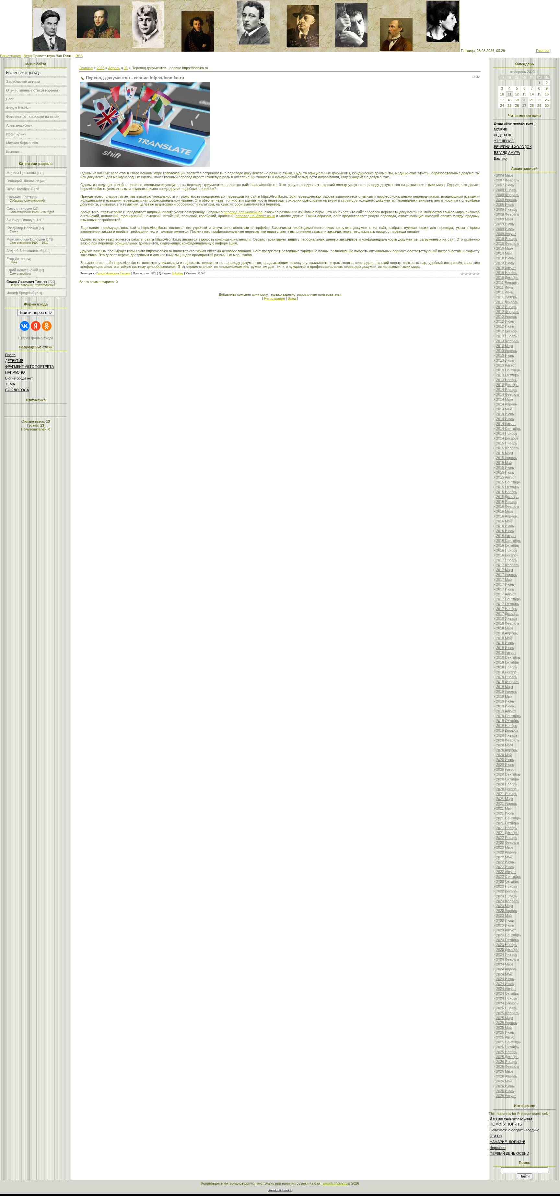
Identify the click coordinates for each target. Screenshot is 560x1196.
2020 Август (506, 769)
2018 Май (504, 638)
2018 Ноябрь (506, 667)
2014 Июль (505, 419)
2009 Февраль (507, 214)
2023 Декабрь (507, 950)
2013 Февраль (507, 341)
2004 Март (504, 175)
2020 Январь (506, 735)
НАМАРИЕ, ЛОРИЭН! (507, 1142)
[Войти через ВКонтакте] (24, 326)
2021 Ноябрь (506, 828)
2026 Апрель (506, 1076)
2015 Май (504, 463)
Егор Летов (15, 259)
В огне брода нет (19, 378)
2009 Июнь (505, 224)
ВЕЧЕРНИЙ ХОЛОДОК (512, 147)
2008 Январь (506, 190)
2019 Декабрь (507, 730)
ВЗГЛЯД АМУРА (507, 153)
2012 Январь (506, 307)
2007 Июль (505, 185)
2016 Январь (506, 502)
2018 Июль (505, 648)
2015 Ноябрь (506, 492)
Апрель (114, 68)
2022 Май (504, 857)
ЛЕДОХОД (502, 135)
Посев (10, 355)
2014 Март (504, 399)
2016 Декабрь (507, 555)
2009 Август (506, 234)
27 (524, 105)
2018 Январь (506, 618)
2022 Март (504, 847)
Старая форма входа (35, 338)
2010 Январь (506, 239)
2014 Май (504, 409)
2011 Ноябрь (506, 297)
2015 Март (504, 453)
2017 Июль (505, 589)
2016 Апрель (506, 516)
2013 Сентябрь (508, 370)
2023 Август (506, 930)
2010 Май (504, 253)
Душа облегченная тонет (514, 123)
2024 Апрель (506, 969)
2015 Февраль (507, 448)
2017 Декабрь (507, 614)
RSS (79, 56)
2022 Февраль (507, 842)
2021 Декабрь (507, 833)
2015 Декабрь (507, 497)
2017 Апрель (506, 575)
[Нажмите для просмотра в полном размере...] (145, 166)
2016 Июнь (505, 526)
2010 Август (506, 268)
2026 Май (504, 1081)
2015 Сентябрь (508, 482)
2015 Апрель (506, 458)
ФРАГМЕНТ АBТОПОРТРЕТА (29, 366)
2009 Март (504, 219)
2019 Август (506, 711)
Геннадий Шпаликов (22, 181)
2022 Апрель (506, 852)
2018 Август (506, 652)
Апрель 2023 (524, 72)
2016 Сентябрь (508, 540)
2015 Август (506, 477)
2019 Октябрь (507, 721)
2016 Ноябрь (506, 550)
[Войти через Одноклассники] (47, 326)
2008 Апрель (506, 200)
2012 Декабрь (507, 331)
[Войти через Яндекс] (36, 326)
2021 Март (504, 799)
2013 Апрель (506, 351)
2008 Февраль (507, 195)
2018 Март (504, 628)
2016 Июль (505, 531)
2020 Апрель (506, 750)
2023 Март (504, 906)
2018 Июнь (505, 643)
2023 (100, 68)
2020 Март (504, 745)
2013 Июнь (505, 355)
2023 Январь (506, 896)
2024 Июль (505, 984)
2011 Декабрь (507, 302)
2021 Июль (505, 813)
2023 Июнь (505, 920)
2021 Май (504, 808)
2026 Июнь (505, 1086)
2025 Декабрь (507, 1057)
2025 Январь (506, 1008)
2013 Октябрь (507, 375)
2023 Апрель (506, 911)
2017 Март (504, 570)
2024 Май (504, 974)
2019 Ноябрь (506, 726)
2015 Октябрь (507, 487)
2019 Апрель (506, 691)
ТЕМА (10, 384)
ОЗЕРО (496, 1136)
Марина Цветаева (21, 173)
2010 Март (504, 248)
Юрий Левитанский (22, 270)
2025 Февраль (507, 1013)
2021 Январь (506, 794)
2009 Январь (506, 209)
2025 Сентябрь (508, 1042)
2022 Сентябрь (508, 876)
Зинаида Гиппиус (20, 220)
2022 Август (506, 872)
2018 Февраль (507, 623)
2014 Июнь (505, 414)
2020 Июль (505, 764)
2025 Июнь (505, 1032)
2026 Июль (505, 1091)
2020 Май (504, 755)
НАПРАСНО (15, 372)
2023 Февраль (507, 901)
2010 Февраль (507, 243)
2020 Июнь (505, 760)
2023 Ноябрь (506, 945)
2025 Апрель (506, 1023)
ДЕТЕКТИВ (14, 361)
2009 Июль (505, 229)
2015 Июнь (505, 467)
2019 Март (504, 687)
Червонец (498, 1148)
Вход (28, 56)
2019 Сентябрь (508, 716)
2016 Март (504, 511)
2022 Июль (505, 867)
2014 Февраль (507, 394)
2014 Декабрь (507, 438)
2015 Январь (506, 443)
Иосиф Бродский (20, 293)
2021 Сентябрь (508, 818)
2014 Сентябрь (508, 428)
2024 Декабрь (507, 1003)
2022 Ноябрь (506, 886)
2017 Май (504, 579)
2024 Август (506, 988)
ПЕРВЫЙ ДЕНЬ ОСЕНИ (509, 1153)
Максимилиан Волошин (25, 239)
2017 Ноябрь (506, 609)
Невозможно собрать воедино (514, 1130)
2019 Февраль (507, 682)
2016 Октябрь (507, 545)
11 (126, 68)
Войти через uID (36, 312)
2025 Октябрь (507, 1047)
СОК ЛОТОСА (17, 390)
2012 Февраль (507, 312)
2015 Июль (505, 472)
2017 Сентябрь (508, 599)
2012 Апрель (506, 316)
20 (524, 100)
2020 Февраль (507, 740)
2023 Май (504, 915)
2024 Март (504, 964)
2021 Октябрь (507, 823)
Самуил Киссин (19, 208)
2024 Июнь (505, 979)
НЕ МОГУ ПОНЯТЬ (506, 1124)
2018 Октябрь (507, 662)
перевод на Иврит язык (255, 216)
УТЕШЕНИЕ (504, 141)
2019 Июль (505, 706)
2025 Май (504, 1027)
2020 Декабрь (507, 789)
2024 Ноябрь (506, 998)
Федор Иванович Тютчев (26, 281)
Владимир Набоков (22, 228)
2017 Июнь (505, 584)
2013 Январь (506, 336)
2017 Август (506, 594)
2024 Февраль (507, 959)
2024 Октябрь (507, 993)
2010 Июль (505, 263)
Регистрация (10, 56)
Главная (542, 51)
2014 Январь (506, 390)
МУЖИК (500, 129)
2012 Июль (505, 326)
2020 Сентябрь (508, 774)
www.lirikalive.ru (335, 1183)
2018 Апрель (506, 633)
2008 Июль (505, 204)
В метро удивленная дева (511, 1118)
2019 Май (504, 696)
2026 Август (506, 1096)
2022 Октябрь (507, 881)
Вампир (500, 158)
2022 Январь (506, 838)
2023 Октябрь (507, 940)
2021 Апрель (506, 803)
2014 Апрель (506, 404)
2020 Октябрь (507, 779)
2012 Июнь (505, 321)
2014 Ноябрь (506, 433)
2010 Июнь (505, 258)
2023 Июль (505, 925)
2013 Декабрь (507, 385)
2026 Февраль (507, 1066)
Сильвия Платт (18, 197)
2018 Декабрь (507, 672)
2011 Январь (506, 282)
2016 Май (504, 521)
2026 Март (504, 1071)
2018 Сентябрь (508, 657)
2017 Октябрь (507, 604)
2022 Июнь (505, 862)
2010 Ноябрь (506, 273)
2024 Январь (506, 954)
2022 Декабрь (507, 891)
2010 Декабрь (507, 278)
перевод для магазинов (243, 212)
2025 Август (506, 1037)
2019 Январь (506, 677)
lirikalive (177, 273)
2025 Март (504, 1018)
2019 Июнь (505, 701)
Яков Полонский (19, 189)
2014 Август (506, 424)
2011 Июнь (505, 287)
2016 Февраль (507, 506)
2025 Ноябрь (506, 1052)
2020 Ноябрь (506, 784)
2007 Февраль (507, 180)
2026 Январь (506, 1062)
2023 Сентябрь (508, 935)
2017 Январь (506, 560)
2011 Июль (505, 292)
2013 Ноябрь (506, 380)
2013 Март (504, 346)
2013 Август (506, 365)
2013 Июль (505, 360)
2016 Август (506, 536)
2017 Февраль (507, 565)
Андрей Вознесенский (24, 251)
